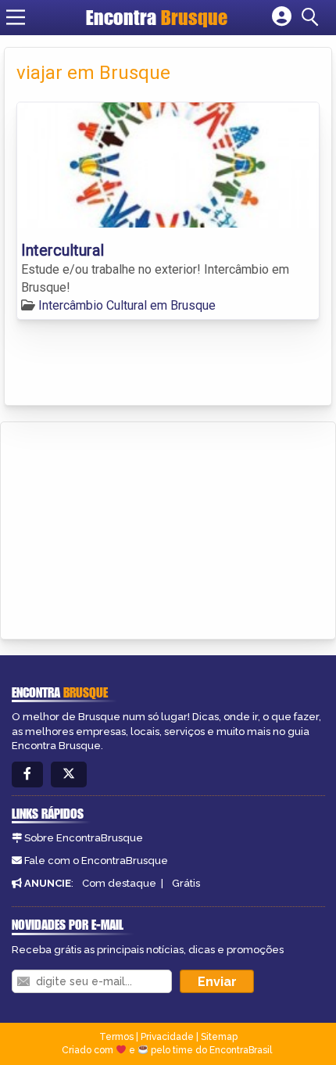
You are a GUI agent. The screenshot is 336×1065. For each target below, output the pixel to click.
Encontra (156, 17)
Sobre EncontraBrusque (83, 838)
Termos (116, 1036)
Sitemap (219, 1036)
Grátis (186, 883)
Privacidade (167, 1036)
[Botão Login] (281, 17)
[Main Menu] (15, 17)
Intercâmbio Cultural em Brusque (127, 305)
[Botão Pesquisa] (312, 17)
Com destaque (119, 883)
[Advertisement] (130, 528)
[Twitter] (69, 774)
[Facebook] (27, 774)
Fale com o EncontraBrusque (96, 860)
